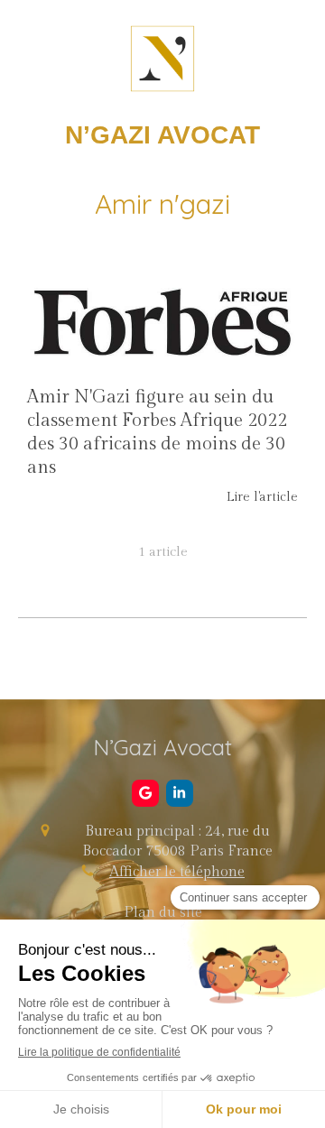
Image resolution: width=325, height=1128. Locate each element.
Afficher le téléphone (177, 872)
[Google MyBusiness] (145, 793)
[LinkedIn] (179, 793)
